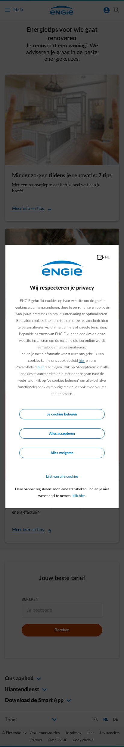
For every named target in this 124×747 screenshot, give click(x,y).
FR (100, 257)
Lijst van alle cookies (62, 476)
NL (107, 257)
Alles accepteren (62, 433)
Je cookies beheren (62, 414)
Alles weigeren (62, 453)
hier (82, 360)
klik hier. (79, 496)
